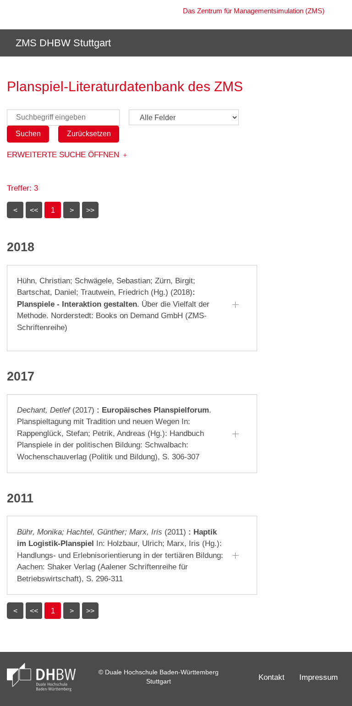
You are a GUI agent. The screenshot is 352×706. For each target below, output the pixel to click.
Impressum (318, 677)
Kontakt (271, 677)
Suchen (28, 134)
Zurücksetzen (89, 134)
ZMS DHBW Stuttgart (62, 43)
